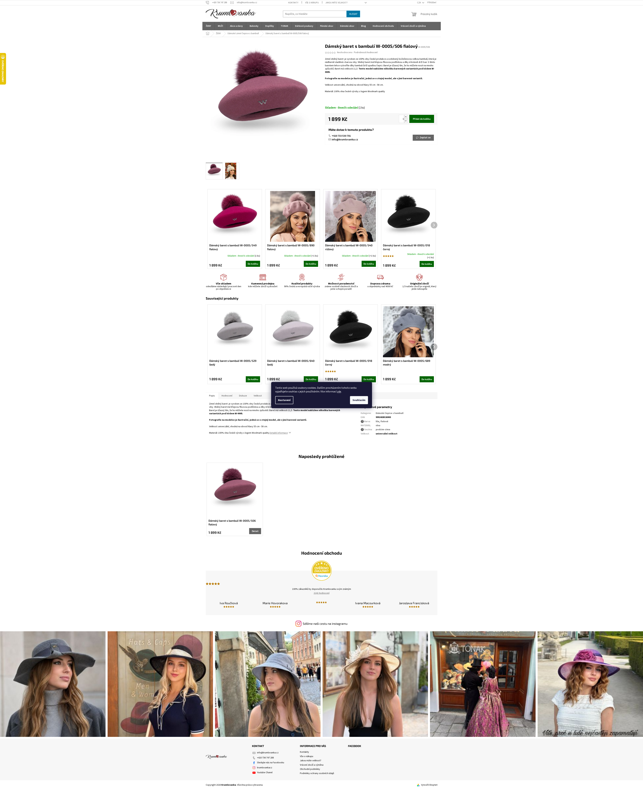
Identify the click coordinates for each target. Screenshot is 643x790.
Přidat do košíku (422, 118)
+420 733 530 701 (341, 136)
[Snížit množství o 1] (405, 121)
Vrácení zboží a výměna (311, 765)
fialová (384, 421)
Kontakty (293, 2)
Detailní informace (279, 433)
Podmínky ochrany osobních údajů (317, 773)
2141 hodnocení (321, 593)
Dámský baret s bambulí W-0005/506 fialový (232, 522)
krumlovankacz (264, 767)
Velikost (258, 395)
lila (377, 421)
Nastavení (284, 400)
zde (339, 391)
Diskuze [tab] (243, 395)
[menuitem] (208, 26)
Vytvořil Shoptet (429, 785)
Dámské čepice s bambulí (389, 413)
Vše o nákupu (312, 2)
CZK (419, 2)
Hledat (353, 13)
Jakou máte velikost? (336, 2)
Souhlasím (359, 400)
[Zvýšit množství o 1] (405, 117)
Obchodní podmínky (310, 769)
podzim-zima (383, 429)
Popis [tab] (212, 395)
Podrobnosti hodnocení (366, 52)
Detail (255, 531)
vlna (378, 425)
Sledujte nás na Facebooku (270, 762)
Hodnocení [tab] (227, 395)
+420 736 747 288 (265, 757)
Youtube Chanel (264, 772)
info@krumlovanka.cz (345, 139)
